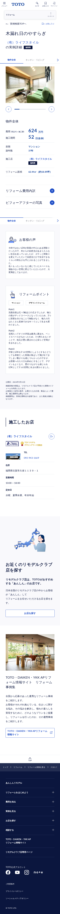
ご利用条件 (10, 884)
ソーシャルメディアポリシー (17, 898)
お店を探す (30, 613)
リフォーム (17, 767)
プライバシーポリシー (14, 891)
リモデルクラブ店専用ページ (19, 852)
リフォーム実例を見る (36, 767)
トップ (5, 767)
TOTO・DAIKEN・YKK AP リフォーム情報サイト (18, 841)
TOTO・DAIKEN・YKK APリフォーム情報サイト (27, 733)
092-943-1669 (31, 458)
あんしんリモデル (14, 783)
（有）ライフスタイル (22, 42)
